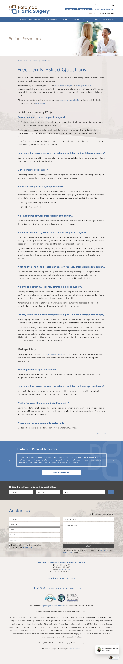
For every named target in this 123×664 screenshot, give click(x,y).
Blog (97, 19)
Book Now (70, 9)
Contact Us (108, 19)
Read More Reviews (61, 472)
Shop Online (85, 9)
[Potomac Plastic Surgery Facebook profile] (34, 589)
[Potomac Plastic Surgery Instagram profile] (41, 589)
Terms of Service (68, 552)
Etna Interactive (75, 649)
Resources (87, 19)
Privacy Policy (104, 550)
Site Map (70, 589)
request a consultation (70, 100)
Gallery (64, 19)
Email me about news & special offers (26, 545)
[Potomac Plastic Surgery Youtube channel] (44, 589)
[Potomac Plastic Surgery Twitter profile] (38, 589)
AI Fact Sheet (82, 589)
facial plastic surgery (63, 86)
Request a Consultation (104, 9)
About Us (13, 19)
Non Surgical (51, 19)
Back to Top (100, 433)
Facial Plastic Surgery (30, 19)
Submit (88, 546)
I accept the (16, 547)
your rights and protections (53, 606)
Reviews (75, 19)
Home (20, 61)
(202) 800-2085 (64, 569)
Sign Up (111, 492)
